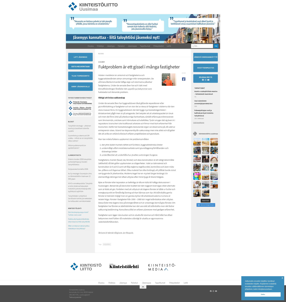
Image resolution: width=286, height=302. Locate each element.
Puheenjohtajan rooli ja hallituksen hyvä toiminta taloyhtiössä (203, 113)
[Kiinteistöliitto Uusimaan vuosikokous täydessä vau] (214, 184)
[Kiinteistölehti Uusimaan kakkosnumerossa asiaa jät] (205, 159)
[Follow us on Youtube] (208, 80)
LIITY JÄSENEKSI (80, 57)
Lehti (169, 46)
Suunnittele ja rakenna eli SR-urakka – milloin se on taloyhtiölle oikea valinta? (80, 138)
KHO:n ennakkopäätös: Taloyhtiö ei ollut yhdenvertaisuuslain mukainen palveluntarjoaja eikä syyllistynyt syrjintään (80, 187)
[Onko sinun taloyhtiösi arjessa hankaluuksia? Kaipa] (214, 159)
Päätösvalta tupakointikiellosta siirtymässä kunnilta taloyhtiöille (79, 220)
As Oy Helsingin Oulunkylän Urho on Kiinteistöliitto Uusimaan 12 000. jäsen (80, 176)
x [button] (282, 278)
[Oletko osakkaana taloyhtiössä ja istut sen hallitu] (197, 193)
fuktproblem (106, 244)
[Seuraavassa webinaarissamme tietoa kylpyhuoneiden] (205, 184)
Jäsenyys (111, 46)
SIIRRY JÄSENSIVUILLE (80, 86)
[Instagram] (205, 80)
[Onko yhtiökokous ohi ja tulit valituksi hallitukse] (197, 159)
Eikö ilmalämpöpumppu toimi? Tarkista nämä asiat (78, 213)
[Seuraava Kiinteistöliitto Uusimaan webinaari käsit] (214, 167)
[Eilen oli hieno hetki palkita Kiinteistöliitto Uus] (197, 150)
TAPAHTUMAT (199, 88)
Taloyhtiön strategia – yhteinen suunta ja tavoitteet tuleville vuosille (79, 128)
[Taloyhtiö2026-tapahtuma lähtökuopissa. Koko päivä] (214, 176)
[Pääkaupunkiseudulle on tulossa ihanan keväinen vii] (205, 193)
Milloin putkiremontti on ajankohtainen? (77, 146)
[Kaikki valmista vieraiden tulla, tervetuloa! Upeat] (197, 167)
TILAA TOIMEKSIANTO (80, 76)
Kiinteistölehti (74, 208)
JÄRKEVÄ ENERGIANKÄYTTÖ (205, 57)
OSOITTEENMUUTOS (205, 68)
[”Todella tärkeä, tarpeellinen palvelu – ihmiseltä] (197, 184)
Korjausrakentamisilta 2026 (78, 169)
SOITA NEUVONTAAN (80, 66)
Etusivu (91, 46)
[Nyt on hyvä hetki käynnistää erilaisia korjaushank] (197, 142)
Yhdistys (100, 46)
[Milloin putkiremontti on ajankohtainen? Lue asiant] (205, 150)
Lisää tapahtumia (198, 123)
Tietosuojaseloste (75, 297)
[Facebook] (203, 80)
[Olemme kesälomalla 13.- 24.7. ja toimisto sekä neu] (205, 142)
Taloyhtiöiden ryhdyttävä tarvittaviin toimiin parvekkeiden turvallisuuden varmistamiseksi (80, 198)
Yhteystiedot (158, 46)
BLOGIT (71, 121)
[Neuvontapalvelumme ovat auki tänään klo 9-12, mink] (197, 176)
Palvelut (121, 46)
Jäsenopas (132, 46)
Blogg (101, 53)
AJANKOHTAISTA (74, 155)
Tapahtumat (145, 46)
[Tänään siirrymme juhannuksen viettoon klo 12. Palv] (214, 142)
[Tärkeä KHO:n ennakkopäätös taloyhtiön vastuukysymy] (214, 150)
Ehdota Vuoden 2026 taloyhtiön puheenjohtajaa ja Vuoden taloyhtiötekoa (79, 162)
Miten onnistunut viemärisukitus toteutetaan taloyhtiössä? (78, 227)
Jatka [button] (263, 294)
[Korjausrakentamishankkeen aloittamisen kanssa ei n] (205, 176)
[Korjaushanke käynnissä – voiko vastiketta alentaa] (205, 167)
